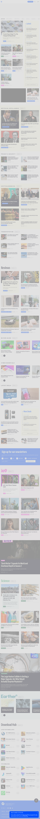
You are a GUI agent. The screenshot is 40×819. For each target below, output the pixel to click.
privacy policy (25, 815)
